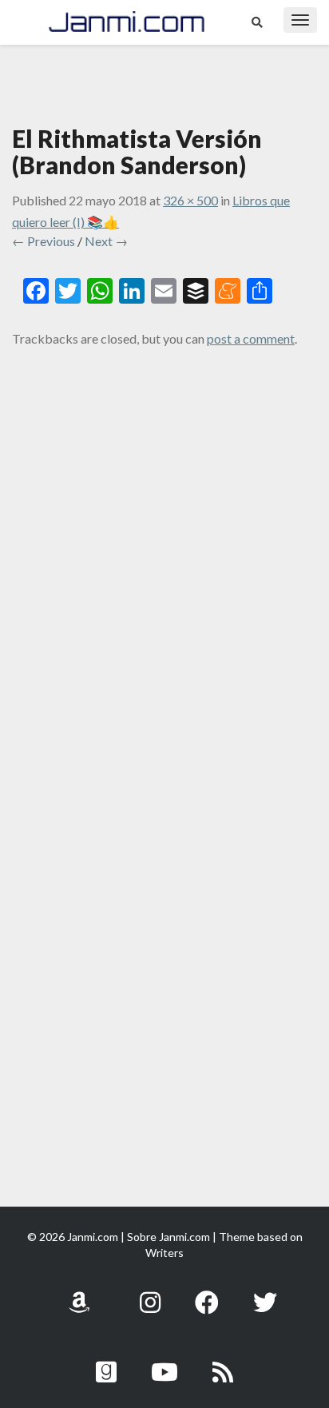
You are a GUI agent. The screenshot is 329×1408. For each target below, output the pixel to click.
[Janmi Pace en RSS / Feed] (222, 1362)
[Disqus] (164, 567)
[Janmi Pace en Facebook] (207, 1293)
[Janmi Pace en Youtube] (164, 1362)
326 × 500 (190, 200)
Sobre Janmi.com (168, 1236)
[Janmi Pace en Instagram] (150, 1293)
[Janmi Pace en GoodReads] (106, 1362)
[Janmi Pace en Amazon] (79, 1293)
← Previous (43, 241)
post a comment (251, 338)
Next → (106, 241)
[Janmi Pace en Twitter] (265, 1293)
